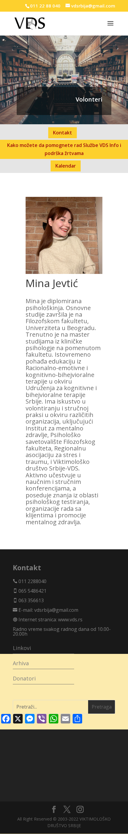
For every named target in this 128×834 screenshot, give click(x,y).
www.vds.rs (70, 619)
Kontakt (62, 132)
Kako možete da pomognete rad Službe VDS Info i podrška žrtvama (64, 149)
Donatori (24, 678)
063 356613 (30, 600)
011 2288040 (31, 581)
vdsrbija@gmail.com (56, 610)
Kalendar (65, 165)
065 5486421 (31, 591)
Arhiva (21, 663)
